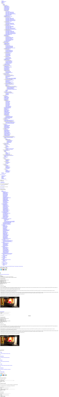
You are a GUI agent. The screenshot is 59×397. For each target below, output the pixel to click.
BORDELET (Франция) (6, 216)
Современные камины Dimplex (10, 88)
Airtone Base (7, 93)
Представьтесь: (2, 312)
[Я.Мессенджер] (0, 269)
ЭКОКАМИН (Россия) (7, 15)
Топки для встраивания (8, 106)
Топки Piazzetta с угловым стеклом (10, 18)
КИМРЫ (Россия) (5, 229)
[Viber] (5, 269)
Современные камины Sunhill (9, 47)
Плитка (5, 158)
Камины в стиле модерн (8, 58)
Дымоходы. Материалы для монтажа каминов (7, 253)
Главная (1, 266)
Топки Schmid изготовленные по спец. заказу (11, 29)
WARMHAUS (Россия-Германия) (8, 16)
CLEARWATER (7, 168)
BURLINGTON (7, 171)
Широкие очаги (7, 81)
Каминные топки (6, 5)
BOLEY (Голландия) (5, 217)
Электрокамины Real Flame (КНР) (7, 222)
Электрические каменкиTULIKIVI (10, 148)
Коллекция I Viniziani (8, 55)
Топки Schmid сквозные (8, 27)
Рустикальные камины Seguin (9, 50)
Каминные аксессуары (7, 150)
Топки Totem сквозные (8, 40)
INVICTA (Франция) (5, 194)
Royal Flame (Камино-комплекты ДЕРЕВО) (11, 78)
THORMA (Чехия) (6, 111)
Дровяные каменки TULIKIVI (9, 149)
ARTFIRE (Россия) (6, 66)
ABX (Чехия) (4, 231)
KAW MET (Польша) (6, 8)
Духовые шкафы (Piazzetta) (6, 250)
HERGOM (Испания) (6, 114)
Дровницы (7, 153)
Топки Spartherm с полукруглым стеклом (10, 33)
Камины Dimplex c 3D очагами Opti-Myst (12, 89)
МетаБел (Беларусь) (6, 108)
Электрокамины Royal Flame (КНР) (10, 75)
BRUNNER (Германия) (5, 200)
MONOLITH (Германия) (7, 130)
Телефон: (1, 395)
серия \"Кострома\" (8, 103)
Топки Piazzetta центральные (9, 72)
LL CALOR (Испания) (7, 67)
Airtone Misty (7, 94)
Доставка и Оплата (4, 173)
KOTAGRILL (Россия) (7, 132)
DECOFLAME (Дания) (7, 127)
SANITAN (7, 166)
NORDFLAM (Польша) (5, 192)
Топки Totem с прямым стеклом (9, 37)
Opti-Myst (7, 90)
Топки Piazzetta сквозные (9, 21)
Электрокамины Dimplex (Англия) (10, 84)
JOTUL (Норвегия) (6, 41)
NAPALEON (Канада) (7, 135)
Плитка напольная (8, 162)
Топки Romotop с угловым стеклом (10, 23)
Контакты (3, 172)
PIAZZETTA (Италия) (8, 17)
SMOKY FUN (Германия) (7, 134)
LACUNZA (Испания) (7, 112)
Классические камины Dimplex (10, 87)
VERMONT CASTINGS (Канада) (8, 117)
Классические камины (8, 57)
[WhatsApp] (6, 269)
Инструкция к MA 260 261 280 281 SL (4, 274)
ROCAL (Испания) (6, 68)
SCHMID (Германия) (8, 25)
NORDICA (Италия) (6, 113)
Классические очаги (8, 76)
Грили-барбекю (6, 129)
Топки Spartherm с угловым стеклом (10, 31)
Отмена (4, 396)
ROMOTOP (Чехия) (8, 22)
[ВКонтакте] (1, 269)
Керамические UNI (9, 141)
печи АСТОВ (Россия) (7, 110)
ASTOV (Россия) (8, 11)
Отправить (2, 396)
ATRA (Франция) (6, 35)
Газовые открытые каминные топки (10, 122)
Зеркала (5, 156)
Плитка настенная (8, 159)
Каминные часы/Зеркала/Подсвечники (8, 155)
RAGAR (4, 258)
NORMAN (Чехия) (6, 131)
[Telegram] (4, 269)
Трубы (6, 138)
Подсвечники (6, 157)
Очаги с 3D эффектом (8, 82)
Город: (1, 387)
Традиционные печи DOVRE (9, 116)
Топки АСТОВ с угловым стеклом (10, 12)
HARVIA (7, 145)
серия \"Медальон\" (8, 101)
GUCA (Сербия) (6, 98)
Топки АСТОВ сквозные (9, 14)
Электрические (7, 146)
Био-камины (5, 124)
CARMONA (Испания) (7, 64)
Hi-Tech (7, 77)
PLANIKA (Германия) (5, 244)
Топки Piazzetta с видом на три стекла (10, 19)
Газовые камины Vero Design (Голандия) (7, 241)
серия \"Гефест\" (7, 105)
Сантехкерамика (5, 264)
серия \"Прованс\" (8, 102)
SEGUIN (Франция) (6, 9)
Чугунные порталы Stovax (9, 61)
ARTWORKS (7, 160)
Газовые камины (6, 119)
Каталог (3, 266)
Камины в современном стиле (7, 65)
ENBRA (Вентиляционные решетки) (8, 137)
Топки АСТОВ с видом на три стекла (10, 13)
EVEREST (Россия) (5, 226)
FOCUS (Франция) (6, 69)
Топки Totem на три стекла (9, 38)
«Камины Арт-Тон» (4, 1)
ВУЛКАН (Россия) (8, 139)
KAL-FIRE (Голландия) (5, 202)
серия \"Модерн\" (8, 104)
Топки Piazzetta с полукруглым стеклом (10, 20)
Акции (4, 4)
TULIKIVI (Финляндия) (7, 118)
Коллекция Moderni (8, 54)
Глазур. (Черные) (9, 142)
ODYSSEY (7, 163)
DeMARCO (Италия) (6, 59)
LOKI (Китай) (6, 99)
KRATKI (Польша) (6, 7)
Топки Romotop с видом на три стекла (10, 24)
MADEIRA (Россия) (6, 43)
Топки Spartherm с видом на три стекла (10, 32)
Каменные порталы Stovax (9, 62)
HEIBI (6, 152)
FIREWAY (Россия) (6, 6)
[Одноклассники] (2, 269)
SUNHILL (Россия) (8, 45)
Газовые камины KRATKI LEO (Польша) (8, 240)
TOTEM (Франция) (8, 36)
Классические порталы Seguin (9, 51)
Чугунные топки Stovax (8, 63)
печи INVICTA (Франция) (6, 230)
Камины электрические (7, 74)
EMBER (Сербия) (5, 233)
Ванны (6, 169)
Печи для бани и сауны (7, 144)
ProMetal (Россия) (6, 96)
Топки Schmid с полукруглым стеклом (10, 28)
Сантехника (5, 164)
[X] (3, 269)
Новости (3, 2)
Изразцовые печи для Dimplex (7, 91)
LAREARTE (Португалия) (7, 48)
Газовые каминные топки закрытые (10, 123)
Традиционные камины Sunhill (9, 46)
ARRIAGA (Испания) (5, 210)
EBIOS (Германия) (6, 126)
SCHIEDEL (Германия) (9, 140)
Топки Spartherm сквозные (9, 34)
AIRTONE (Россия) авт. (7, 125)
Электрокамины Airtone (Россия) (7, 224)
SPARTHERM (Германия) (9, 30)
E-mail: (1, 313)
